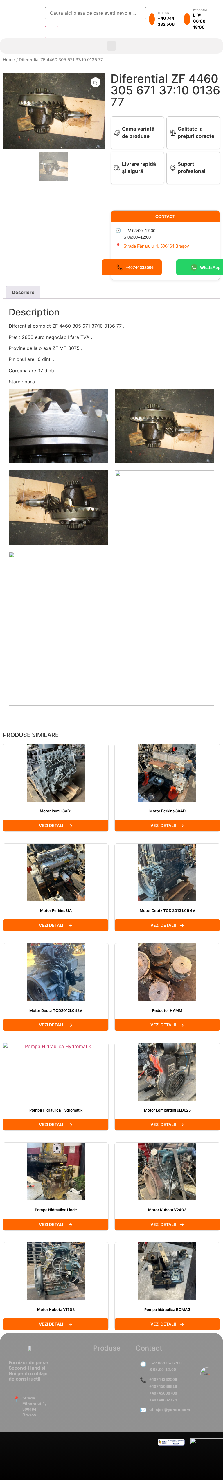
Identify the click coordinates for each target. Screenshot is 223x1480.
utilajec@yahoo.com (169, 1409)
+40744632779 (163, 1400)
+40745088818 (163, 1386)
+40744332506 (163, 1379)
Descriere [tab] (23, 292)
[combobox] (95, 13)
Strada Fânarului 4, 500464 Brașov (156, 246)
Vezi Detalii (51, 825)
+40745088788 (163, 1393)
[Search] (51, 32)
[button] (111, 46)
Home (9, 59)
